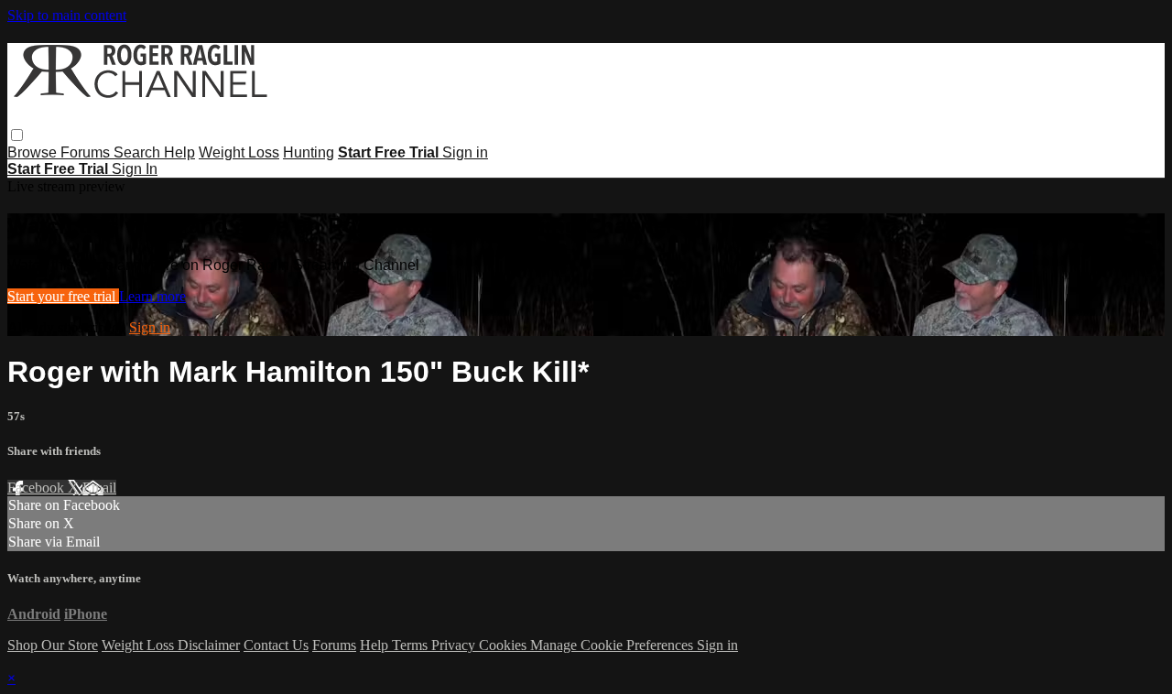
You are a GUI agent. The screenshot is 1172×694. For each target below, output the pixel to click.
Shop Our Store (52, 645)
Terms (411, 645)
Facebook (37, 487)
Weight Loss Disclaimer (171, 645)
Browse (33, 152)
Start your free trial (63, 296)
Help (179, 152)
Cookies (504, 645)
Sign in (465, 152)
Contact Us (276, 645)
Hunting (308, 152)
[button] (17, 135)
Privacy (455, 645)
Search (139, 152)
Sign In (134, 169)
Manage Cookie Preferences (613, 645)
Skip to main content (66, 15)
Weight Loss (239, 152)
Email (99, 487)
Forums (87, 152)
